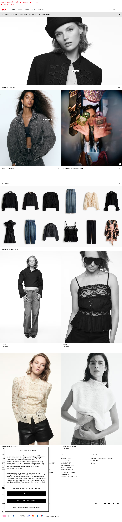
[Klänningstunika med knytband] (112, 232)
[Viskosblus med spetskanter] (112, 201)
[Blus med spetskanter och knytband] (91, 201)
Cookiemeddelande (68, 472)
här (49, 14)
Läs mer (93, 463)
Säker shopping (67, 470)
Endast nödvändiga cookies (26, 500)
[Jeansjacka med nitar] (51, 232)
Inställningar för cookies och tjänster (26, 508)
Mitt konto (65, 460)
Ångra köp (65, 474)
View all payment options (52, 516)
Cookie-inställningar (69, 477)
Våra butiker (66, 463)
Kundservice (66, 458)
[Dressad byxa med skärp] (91, 232)
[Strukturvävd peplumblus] (51, 201)
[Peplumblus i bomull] (10, 201)
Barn (27, 9)
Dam (13, 9)
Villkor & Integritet (68, 465)
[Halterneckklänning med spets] (10, 232)
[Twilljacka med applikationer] (30, 201)
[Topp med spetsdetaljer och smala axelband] (71, 232)
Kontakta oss (66, 467)
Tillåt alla (26, 493)
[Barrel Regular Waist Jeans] (30, 232)
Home (34, 9)
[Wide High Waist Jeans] (71, 201)
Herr (20, 9)
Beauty (41, 9)
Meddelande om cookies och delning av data (26, 488)
